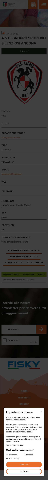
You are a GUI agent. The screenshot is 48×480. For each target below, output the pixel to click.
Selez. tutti (24, 464)
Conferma (24, 471)
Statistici (29, 454)
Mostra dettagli (12, 458)
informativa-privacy (14, 445)
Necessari (13, 454)
